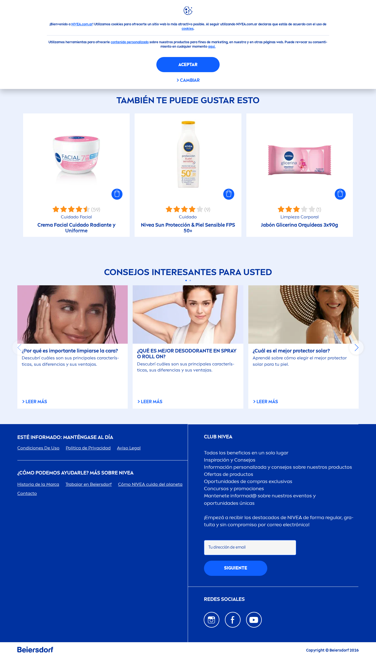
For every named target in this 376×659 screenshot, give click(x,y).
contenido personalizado (130, 42)
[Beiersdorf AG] (35, 651)
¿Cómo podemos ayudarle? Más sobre (75, 473)
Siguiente (235, 568)
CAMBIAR (190, 80)
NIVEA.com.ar (81, 24)
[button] (116, 194)
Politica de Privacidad (88, 448)
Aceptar (187, 64)
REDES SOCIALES (224, 599)
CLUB (218, 437)
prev (19, 347)
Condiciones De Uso (38, 448)
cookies (188, 29)
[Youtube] (254, 620)
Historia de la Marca (38, 484)
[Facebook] (233, 620)
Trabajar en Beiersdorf (89, 484)
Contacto (27, 493)
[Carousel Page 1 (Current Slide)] (186, 280)
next (356, 347)
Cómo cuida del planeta (150, 484)
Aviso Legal (129, 448)
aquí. (212, 46)
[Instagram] (211, 620)
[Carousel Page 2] (190, 280)
